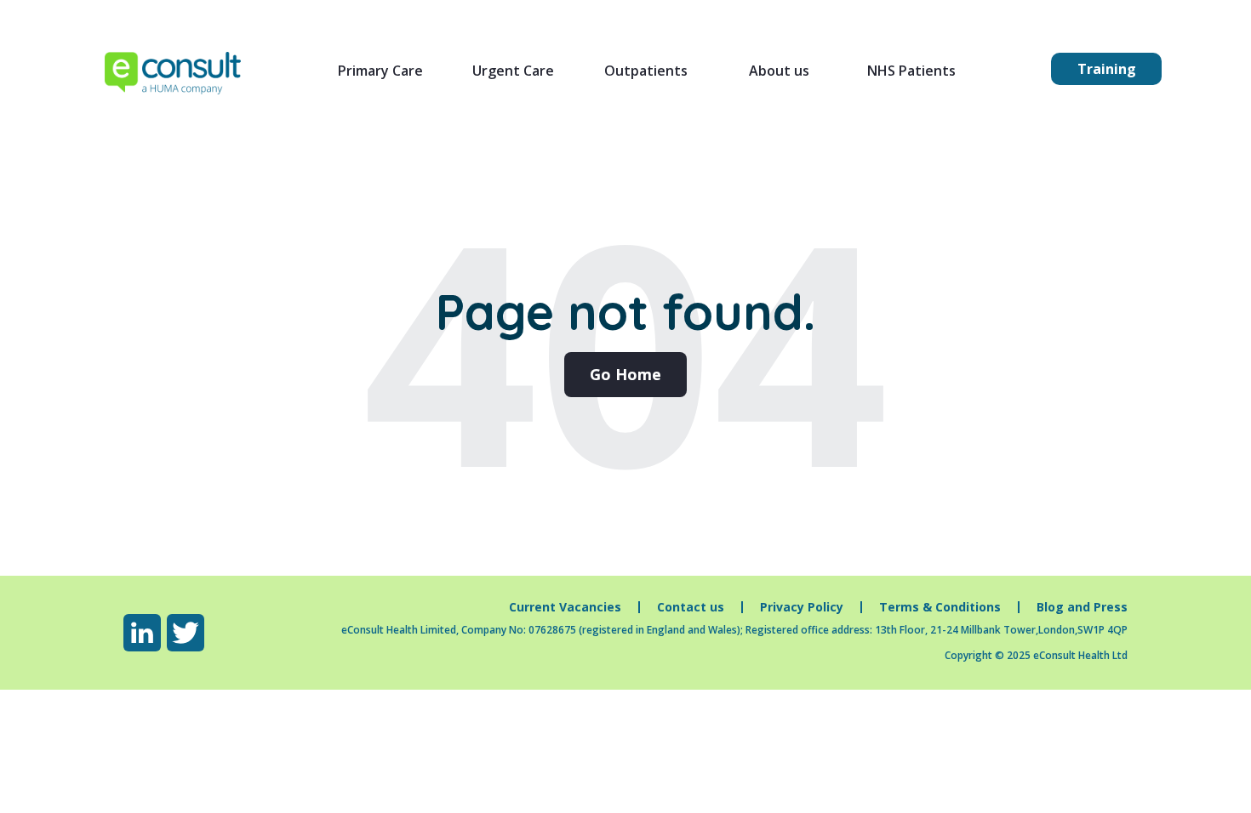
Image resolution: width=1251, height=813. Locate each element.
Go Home (625, 374)
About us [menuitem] (779, 70)
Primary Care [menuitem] (380, 70)
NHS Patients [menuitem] (911, 70)
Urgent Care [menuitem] (513, 70)
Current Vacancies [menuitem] (565, 607)
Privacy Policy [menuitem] (801, 607)
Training (1106, 69)
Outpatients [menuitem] (646, 70)
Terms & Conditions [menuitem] (940, 607)
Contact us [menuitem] (690, 607)
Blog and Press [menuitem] (1082, 607)
